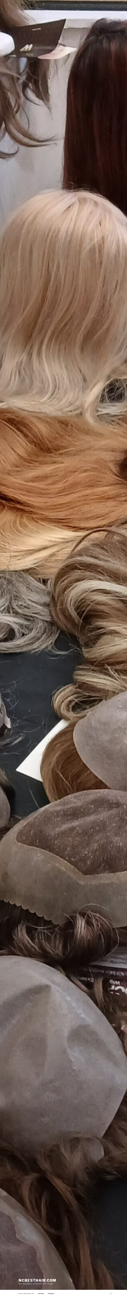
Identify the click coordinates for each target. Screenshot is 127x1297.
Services (41, 1293)
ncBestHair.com (37, 1280)
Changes (51, 1293)
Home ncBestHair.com (26, 1293)
